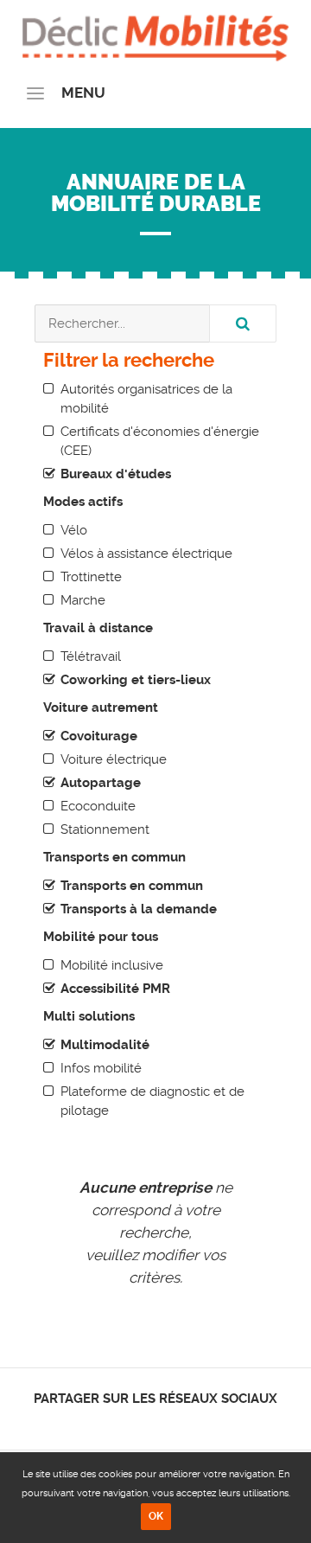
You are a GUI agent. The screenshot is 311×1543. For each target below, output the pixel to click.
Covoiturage (98, 736)
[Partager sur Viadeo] (171, 1422)
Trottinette (91, 577)
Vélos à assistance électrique (146, 553)
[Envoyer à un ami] (186, 1422)
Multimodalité (104, 1045)
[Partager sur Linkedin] (156, 1422)
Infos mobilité (101, 1068)
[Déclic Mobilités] (155, 34)
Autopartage (100, 783)
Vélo (73, 530)
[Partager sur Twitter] (141, 1422)
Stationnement (104, 829)
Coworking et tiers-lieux (135, 680)
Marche (82, 600)
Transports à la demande (138, 909)
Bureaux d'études (115, 474)
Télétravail (90, 656)
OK (156, 1516)
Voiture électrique (113, 759)
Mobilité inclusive (111, 965)
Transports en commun (131, 885)
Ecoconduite (98, 806)
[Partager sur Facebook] (126, 1422)
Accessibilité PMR (115, 988)
